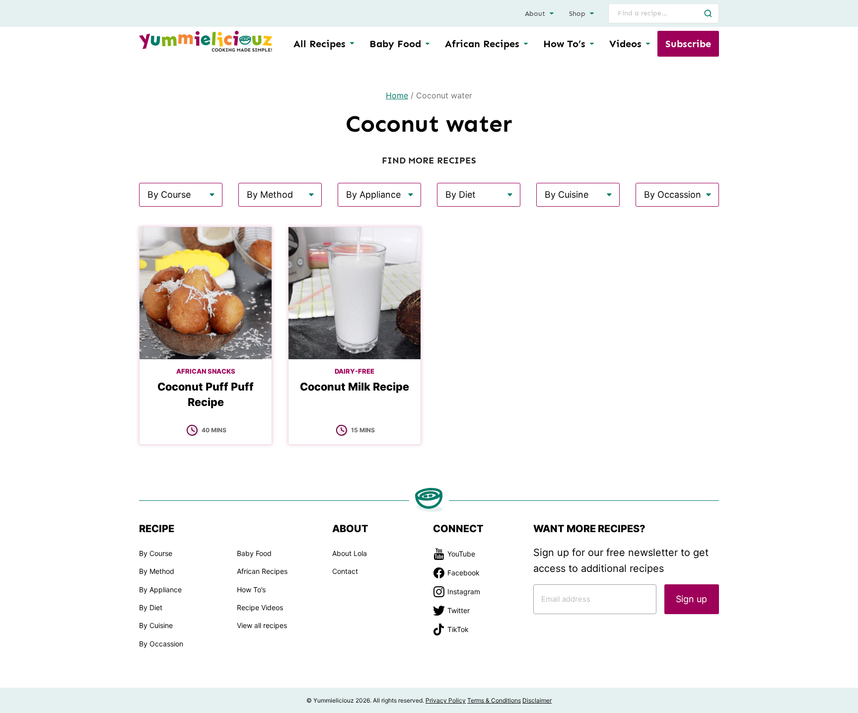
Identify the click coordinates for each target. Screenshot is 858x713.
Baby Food (395, 44)
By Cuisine (156, 625)
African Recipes (482, 44)
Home (397, 95)
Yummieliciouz (205, 41)
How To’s (564, 44)
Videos (625, 44)
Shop (577, 13)
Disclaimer (537, 700)
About (535, 13)
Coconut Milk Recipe (354, 386)
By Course (155, 553)
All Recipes (319, 44)
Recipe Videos (260, 607)
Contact (345, 571)
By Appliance (160, 589)
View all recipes (262, 625)
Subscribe (688, 44)
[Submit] (708, 13)
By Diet (150, 607)
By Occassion (161, 643)
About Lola (349, 553)
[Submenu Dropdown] (427, 44)
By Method (156, 571)
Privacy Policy (446, 700)
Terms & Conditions (494, 700)
